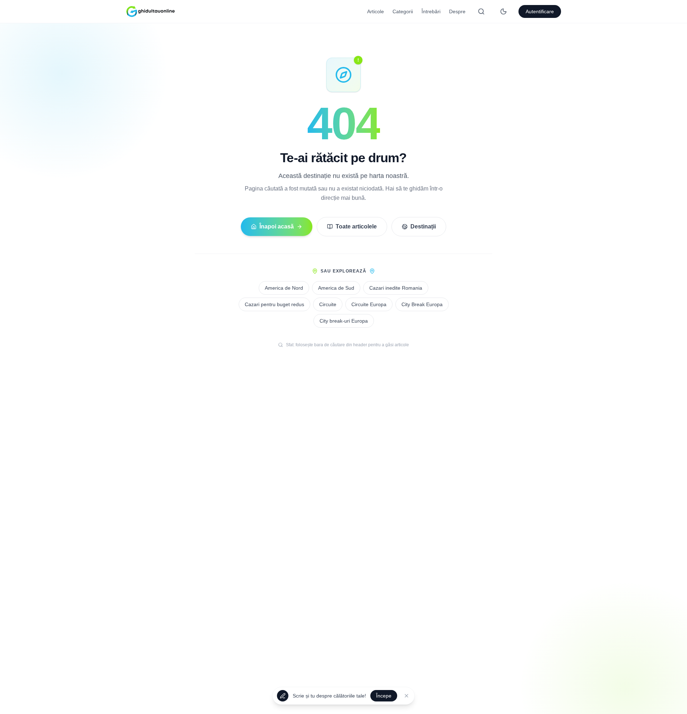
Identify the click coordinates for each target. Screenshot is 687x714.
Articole (375, 11)
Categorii (403, 11)
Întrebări (431, 11)
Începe (383, 696)
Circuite (327, 304)
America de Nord (284, 288)
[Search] (481, 11)
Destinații (423, 226)
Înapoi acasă (276, 226)
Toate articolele (356, 226)
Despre (457, 11)
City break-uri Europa (344, 321)
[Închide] (406, 696)
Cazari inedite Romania (395, 288)
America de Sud (336, 288)
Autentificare (540, 11)
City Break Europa (422, 304)
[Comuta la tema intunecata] (503, 11)
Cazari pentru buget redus (274, 304)
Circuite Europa (368, 304)
